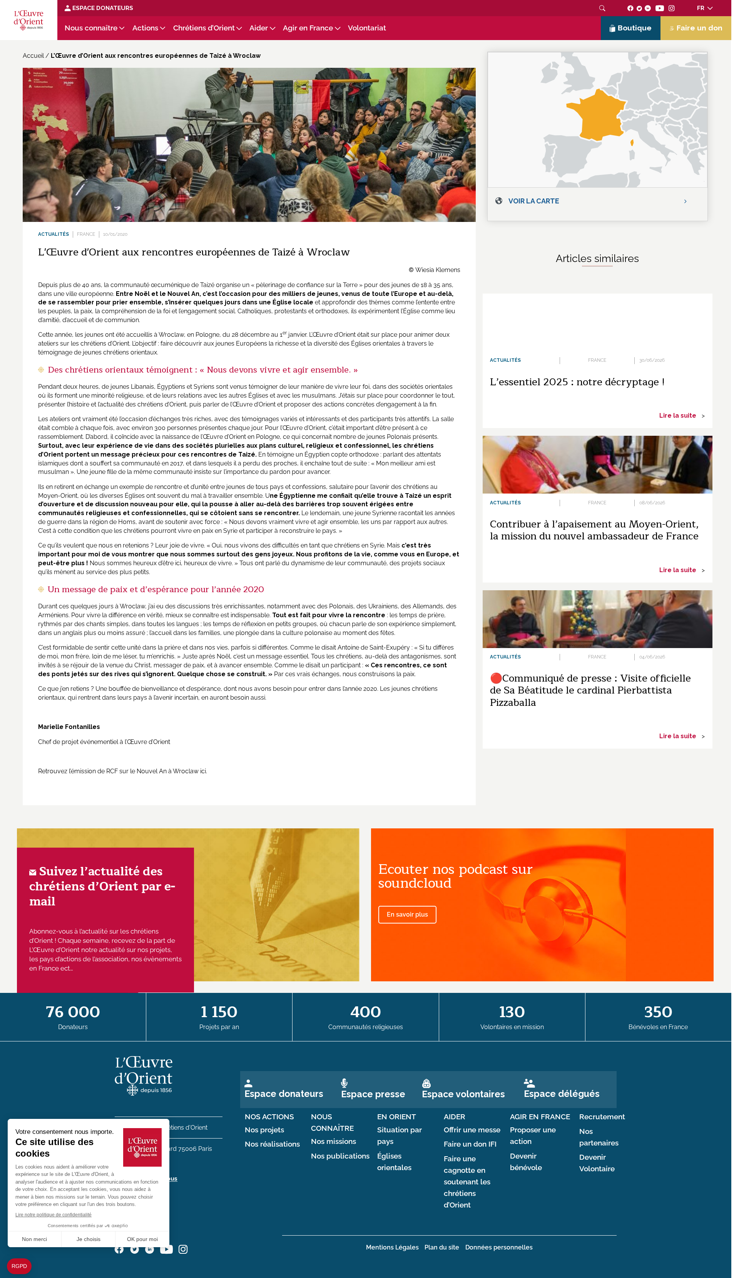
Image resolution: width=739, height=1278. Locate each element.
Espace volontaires (463, 1094)
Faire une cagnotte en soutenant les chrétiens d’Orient (467, 1181)
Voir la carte (533, 201)
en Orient (396, 1116)
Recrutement (602, 1116)
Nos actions (269, 1116)
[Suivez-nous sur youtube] (659, 8)
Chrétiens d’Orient (204, 28)
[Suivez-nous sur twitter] (639, 8)
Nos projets (264, 1129)
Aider (258, 28)
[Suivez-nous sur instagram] (671, 8)
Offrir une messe (472, 1129)
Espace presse (373, 1094)
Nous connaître (91, 28)
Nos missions (333, 1141)
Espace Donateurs (102, 8)
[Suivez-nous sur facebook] (630, 8)
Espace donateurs (283, 1093)
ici (203, 771)
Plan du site (442, 1247)
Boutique (635, 28)
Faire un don (699, 28)
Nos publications (340, 1156)
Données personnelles (499, 1247)
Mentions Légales (392, 1247)
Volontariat (367, 28)
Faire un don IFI (470, 1144)
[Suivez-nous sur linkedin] (647, 8)
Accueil (33, 55)
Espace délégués (562, 1093)
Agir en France (308, 28)
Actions (145, 28)
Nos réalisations (272, 1144)
